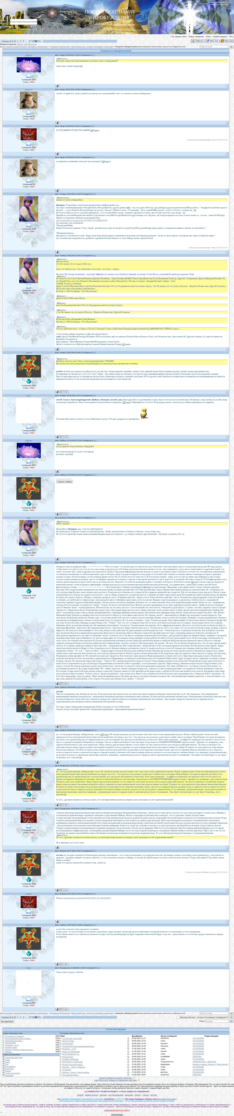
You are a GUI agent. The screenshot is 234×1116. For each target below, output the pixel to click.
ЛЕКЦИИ (103, 1095)
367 (94, 352)
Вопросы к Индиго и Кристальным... (19, 1050)
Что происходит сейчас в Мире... (18, 1039)
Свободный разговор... (14, 1041)
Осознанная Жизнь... (70, 1075)
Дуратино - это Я (12, 1045)
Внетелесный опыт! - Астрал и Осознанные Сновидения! (92, 47)
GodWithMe (165, 1056)
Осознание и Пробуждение (60, 47)
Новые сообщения (196, 37)
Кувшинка (9, 1075)
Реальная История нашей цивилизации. (78, 1046)
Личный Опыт (67, 1057)
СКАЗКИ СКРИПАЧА (70, 1059)
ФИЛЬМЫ (129, 1095)
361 (93, 55)
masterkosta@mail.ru (168, 1099)
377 (94, 851)
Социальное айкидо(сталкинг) (126, 47)
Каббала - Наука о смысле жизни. (75, 1072)
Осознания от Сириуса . (15, 1036)
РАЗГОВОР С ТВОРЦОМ (72, 1062)
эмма (7, 1062)
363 (93, 126)
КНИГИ (138, 1095)
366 (94, 255)
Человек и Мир (11, 1047)
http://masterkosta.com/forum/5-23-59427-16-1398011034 (81, 220)
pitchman (164, 1072)
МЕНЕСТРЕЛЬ (68, 1041)
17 (30, 41)
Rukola (8, 1071)
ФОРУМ (153, 1095)
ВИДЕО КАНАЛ (91, 1095)
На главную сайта (179, 37)
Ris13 (28, 395)
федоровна (165, 1064)
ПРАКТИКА (197, 1056)
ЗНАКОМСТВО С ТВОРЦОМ (204, 1062)
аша (28, 194)
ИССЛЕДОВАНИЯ (115, 1095)
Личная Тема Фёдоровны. (72, 1065)
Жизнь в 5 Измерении (71, 1052)
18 (33, 41)
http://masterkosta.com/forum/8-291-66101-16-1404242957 (85, 898)
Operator (164, 1043)
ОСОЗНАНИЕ (198, 1038)
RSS (231, 37)
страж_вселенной (12, 1073)
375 (98, 766)
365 (94, 194)
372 (94, 562)
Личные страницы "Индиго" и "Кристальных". (211, 1064)
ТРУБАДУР (66, 1070)
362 (93, 89)
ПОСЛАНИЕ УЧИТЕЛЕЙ (72, 1039)
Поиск (208, 37)
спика (163, 1041)
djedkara (28, 55)
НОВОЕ (80, 1095)
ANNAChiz (165, 1038)
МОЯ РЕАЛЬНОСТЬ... (71, 1054)
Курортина (9, 1069)
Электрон (164, 1046)
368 (94, 395)
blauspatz (28, 89)
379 (95, 925)
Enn (6, 1064)
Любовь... (9, 1052)
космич (29, 126)
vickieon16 (165, 1075)
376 (98, 808)
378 (94, 894)
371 (94, 518)
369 (95, 440)
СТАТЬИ (145, 1095)
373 (95, 687)
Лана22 (164, 1051)
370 (95, 475)
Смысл (20, 44)
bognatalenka (10, 1067)
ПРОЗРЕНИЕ (10, 1043)
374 (95, 730)
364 (93, 157)
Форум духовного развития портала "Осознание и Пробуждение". (24, 47)
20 (39, 41)
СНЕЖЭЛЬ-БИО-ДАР (13, 1058)
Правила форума (220, 37)
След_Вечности (30, 44)
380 (98, 968)
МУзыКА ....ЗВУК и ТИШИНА (73, 1067)
